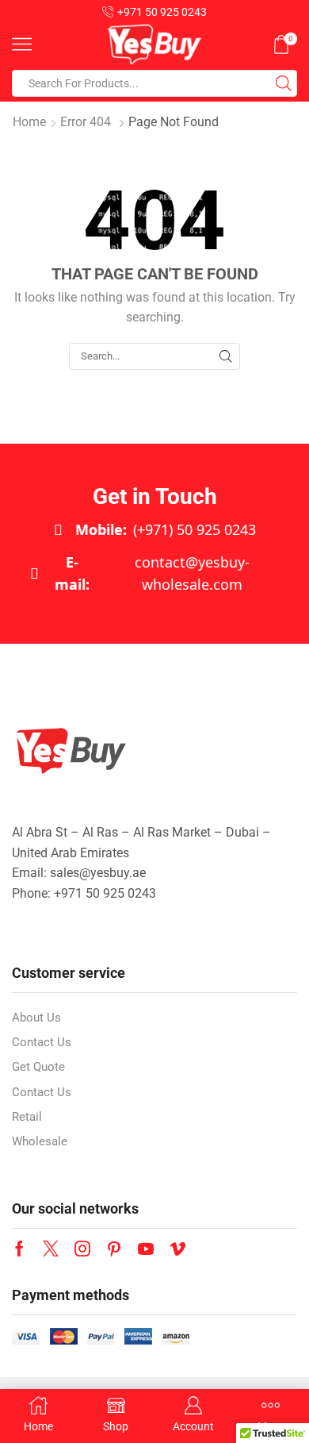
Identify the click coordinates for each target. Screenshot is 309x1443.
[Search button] (283, 83)
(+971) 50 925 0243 (165, 529)
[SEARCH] (225, 356)
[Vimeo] (177, 1248)
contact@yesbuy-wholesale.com (152, 573)
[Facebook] (19, 1248)
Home (29, 121)
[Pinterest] (114, 1248)
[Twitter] (51, 1248)
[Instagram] (82, 1248)
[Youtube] (146, 1248)
